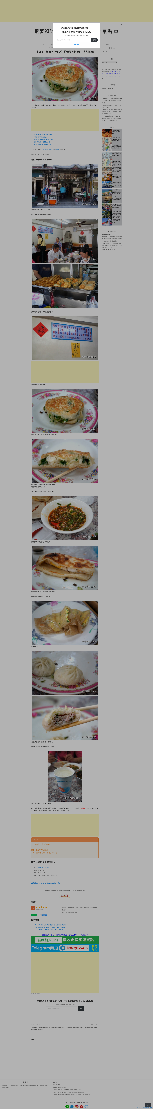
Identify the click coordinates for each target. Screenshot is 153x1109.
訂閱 (94, 40)
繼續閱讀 (76, 44)
